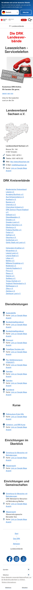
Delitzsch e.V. (11, 214)
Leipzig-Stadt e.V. (12, 255)
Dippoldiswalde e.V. (13, 217)
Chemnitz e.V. (11, 204)
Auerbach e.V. (11, 199)
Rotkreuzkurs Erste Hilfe (15, 414)
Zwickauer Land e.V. (13, 293)
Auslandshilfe (11, 313)
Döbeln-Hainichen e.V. (14, 225)
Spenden (24, 20)
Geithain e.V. (10, 235)
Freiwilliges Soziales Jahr (15, 349)
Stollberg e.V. (11, 278)
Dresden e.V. (10, 219)
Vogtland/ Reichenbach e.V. (16, 283)
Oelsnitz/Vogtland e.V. (14, 268)
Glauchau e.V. (11, 237)
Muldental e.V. (11, 265)
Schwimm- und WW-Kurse (15, 424)
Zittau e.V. (9, 288)
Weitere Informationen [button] (9, 582)
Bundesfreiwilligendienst (15, 322)
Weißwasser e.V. (12, 286)
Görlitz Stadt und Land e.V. (15, 242)
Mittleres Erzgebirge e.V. (15, 263)
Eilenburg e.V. (11, 227)
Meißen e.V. (10, 260)
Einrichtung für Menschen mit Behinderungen (16, 453)
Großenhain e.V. (12, 240)
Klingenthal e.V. (11, 250)
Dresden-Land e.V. (13, 222)
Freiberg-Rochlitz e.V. (14, 230)
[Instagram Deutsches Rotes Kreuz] (16, 559)
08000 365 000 (7, 93)
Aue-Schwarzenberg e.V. (15, 197)
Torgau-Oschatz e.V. (13, 281)
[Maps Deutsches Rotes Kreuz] (23, 559)
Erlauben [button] (25, 587)
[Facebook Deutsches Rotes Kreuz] (9, 559)
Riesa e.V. (9, 273)
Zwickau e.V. (10, 291)
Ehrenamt (9, 340)
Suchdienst (10, 389)
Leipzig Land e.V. (12, 253)
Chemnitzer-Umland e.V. (15, 207)
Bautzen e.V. (10, 202)
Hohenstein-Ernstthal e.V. (15, 248)
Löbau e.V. (10, 258)
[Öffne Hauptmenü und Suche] (30, 20)
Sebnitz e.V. (10, 276)
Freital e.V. (10, 232)
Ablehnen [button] (8, 587)
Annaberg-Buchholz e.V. (15, 194)
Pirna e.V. (9, 270)
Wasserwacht (11, 465)
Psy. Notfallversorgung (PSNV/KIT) (14, 361)
